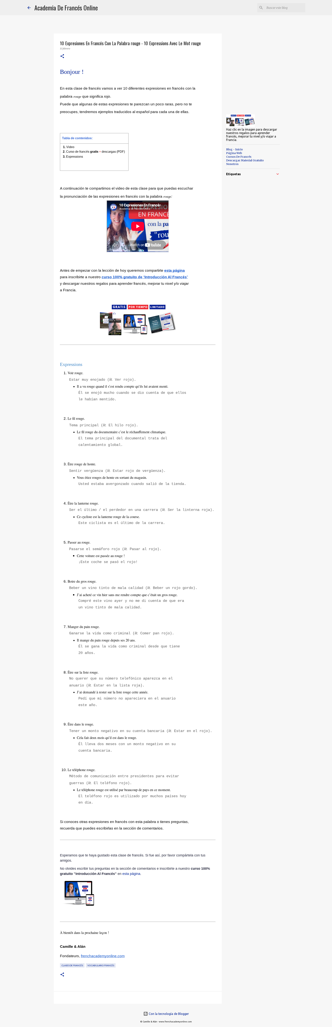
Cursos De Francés (238, 156)
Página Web (234, 153)
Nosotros (232, 164)
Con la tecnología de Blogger (168, 1013)
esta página (131, 874)
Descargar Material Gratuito (245, 160)
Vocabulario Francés (100, 965)
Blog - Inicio (234, 149)
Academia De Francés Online (66, 7)
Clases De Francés (72, 965)
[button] (62, 56)
